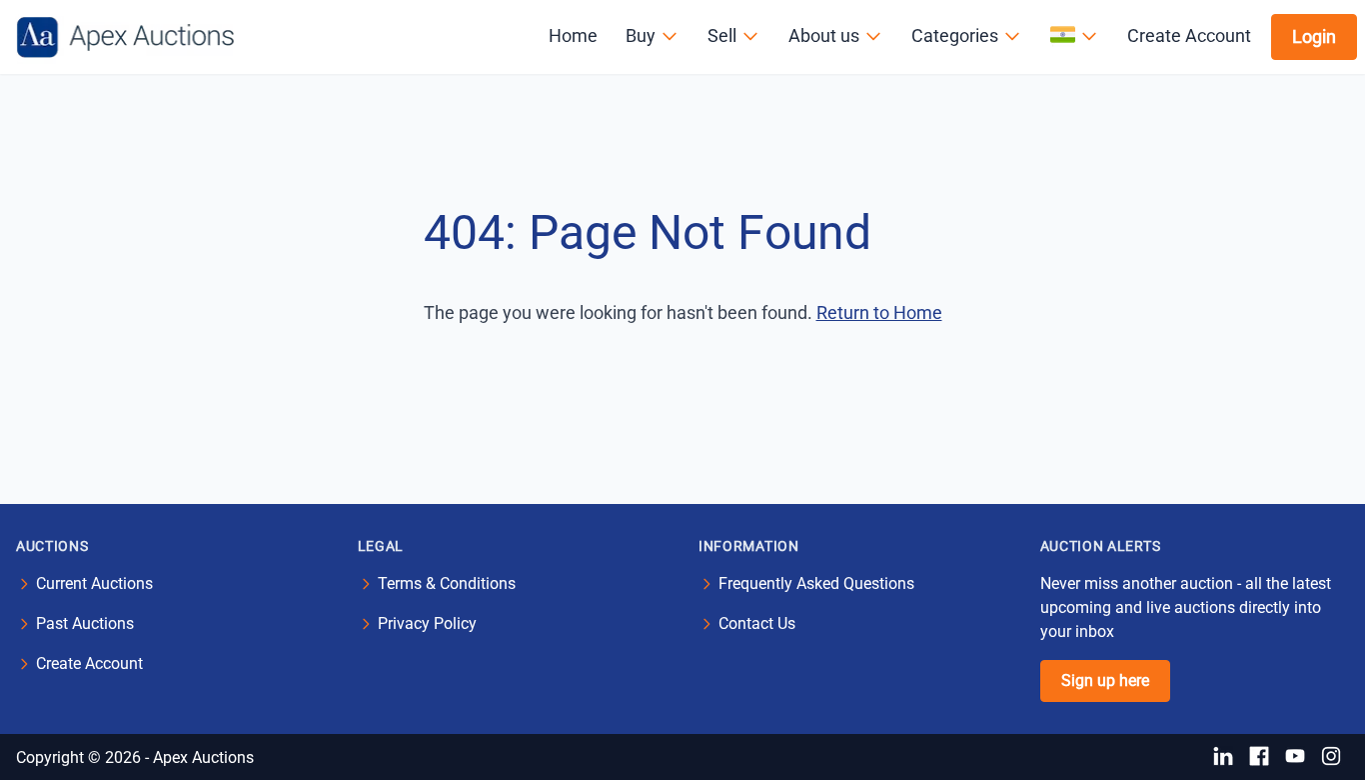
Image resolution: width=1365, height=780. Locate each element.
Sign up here (1105, 680)
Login (1314, 36)
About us (823, 35)
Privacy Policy (427, 623)
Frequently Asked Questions (816, 583)
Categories (954, 35)
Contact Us (756, 623)
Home (573, 35)
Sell (721, 35)
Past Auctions (85, 623)
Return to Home (879, 312)
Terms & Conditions (447, 583)
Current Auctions (94, 583)
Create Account (1189, 35)
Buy (641, 35)
